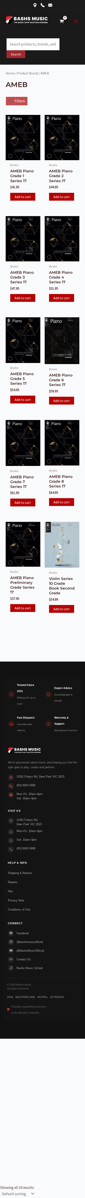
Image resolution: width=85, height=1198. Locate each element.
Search (16, 54)
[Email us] (50, 5)
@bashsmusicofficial (30, 942)
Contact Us (24, 959)
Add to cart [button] (23, 197)
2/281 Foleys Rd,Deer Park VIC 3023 (29, 822)
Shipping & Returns (20, 873)
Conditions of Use (19, 909)
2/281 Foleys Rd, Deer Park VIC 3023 (40, 776)
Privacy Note (16, 900)
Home (10, 73)
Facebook (23, 933)
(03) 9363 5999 (26, 785)
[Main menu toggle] (76, 21)
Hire (10, 891)
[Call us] (43, 5)
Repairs (12, 882)
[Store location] (35, 5)
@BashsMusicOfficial (30, 950)
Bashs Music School (30, 968)
